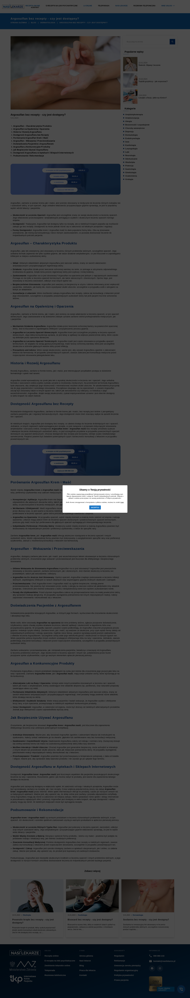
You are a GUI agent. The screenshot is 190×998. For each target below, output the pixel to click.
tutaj (122, 502)
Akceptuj (95, 507)
